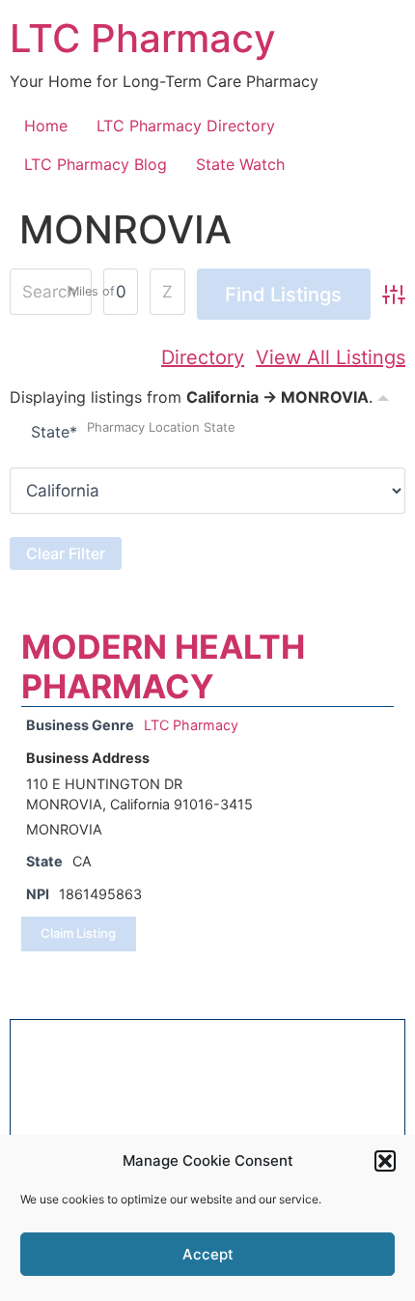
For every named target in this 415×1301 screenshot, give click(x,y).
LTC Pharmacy (143, 38)
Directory (202, 357)
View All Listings (330, 357)
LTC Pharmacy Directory (186, 125)
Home (46, 125)
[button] (385, 1161)
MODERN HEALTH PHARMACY (163, 666)
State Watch (240, 164)
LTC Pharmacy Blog (95, 164)
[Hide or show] (383, 395)
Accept (208, 1254)
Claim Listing (78, 933)
